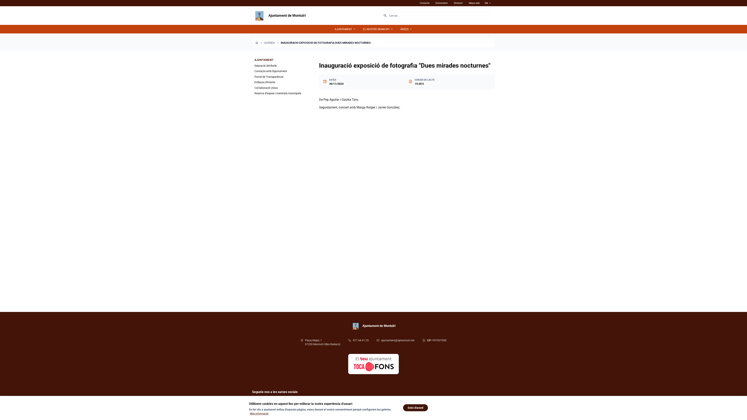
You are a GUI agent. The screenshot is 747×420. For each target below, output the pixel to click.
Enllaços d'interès (264, 82)
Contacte (424, 3)
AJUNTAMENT (345, 29)
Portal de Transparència (268, 76)
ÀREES (406, 29)
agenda (269, 42)
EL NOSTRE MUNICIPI (378, 29)
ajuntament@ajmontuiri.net (398, 340)
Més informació (259, 413)
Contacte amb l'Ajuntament (270, 71)
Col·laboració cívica (266, 87)
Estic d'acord (415, 407)
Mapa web (474, 3)
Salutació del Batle (265, 65)
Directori (458, 3)
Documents (442, 3)
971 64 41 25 (361, 340)
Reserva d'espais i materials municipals (277, 93)
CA (488, 3)
